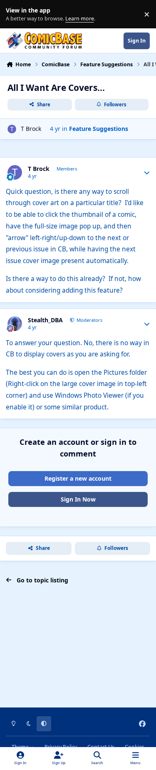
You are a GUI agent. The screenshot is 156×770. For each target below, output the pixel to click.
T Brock (31, 129)
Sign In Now (78, 499)
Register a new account (78, 478)
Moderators (88, 320)
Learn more (16, 14)
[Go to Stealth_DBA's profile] (14, 323)
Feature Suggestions (98, 129)
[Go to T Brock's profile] (11, 129)
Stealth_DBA (45, 320)
